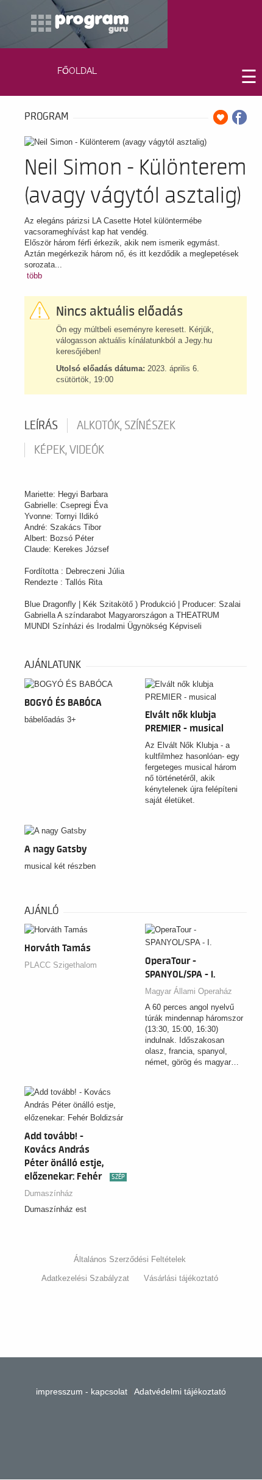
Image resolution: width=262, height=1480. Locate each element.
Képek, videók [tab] (69, 450)
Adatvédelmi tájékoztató (180, 1391)
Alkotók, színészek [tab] (126, 425)
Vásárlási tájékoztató (181, 1278)
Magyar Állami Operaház (188, 991)
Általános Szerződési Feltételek (130, 1259)
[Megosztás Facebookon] (239, 117)
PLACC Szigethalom (60, 965)
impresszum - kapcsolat (81, 1391)
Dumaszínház (48, 1193)
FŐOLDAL (77, 71)
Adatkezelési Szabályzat (85, 1278)
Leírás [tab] (41, 425)
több (34, 275)
